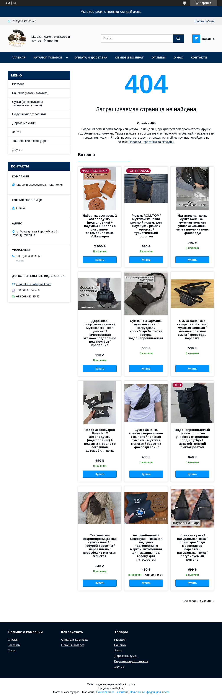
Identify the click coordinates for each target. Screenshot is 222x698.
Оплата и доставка (90, 57)
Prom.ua (130, 684)
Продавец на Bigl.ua (111, 688)
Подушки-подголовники (29, 114)
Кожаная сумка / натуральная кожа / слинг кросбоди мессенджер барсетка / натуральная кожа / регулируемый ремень (192, 547)
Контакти (199, 57)
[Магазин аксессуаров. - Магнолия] (17, 46)
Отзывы (159, 57)
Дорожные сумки (24, 123)
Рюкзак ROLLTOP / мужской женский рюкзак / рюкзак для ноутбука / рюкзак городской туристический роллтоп (146, 226)
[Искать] (178, 38)
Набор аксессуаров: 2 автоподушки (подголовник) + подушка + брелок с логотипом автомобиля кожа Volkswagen (100, 226)
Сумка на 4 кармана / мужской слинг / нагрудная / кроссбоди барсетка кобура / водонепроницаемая (146, 329)
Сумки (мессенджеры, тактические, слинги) (28, 103)
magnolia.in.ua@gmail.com (33, 284)
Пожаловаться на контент (112, 692)
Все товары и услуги (197, 600)
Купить (99, 259)
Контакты (14, 645)
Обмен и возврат (129, 57)
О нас (178, 57)
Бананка (120, 645)
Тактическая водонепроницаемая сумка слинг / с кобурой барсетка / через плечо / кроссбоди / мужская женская (100, 546)
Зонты (16, 132)
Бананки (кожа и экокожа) (30, 93)
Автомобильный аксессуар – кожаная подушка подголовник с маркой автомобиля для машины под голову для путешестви (146, 547)
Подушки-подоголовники (131, 661)
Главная (19, 57)
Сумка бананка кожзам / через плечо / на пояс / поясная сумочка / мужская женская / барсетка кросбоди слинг (146, 438)
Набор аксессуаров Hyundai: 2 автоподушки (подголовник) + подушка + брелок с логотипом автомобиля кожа (100, 440)
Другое (17, 149)
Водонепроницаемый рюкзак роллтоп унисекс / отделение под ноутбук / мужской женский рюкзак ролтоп (192, 438)
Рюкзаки (18, 84)
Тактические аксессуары (29, 141)
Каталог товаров (47, 57)
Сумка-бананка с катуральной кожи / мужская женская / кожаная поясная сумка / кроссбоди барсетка (192, 329)
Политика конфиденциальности (149, 692)
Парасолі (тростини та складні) (151, 142)
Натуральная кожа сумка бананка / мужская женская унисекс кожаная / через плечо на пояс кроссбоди (192, 224)
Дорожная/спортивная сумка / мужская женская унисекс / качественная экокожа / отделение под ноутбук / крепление (99, 333)
